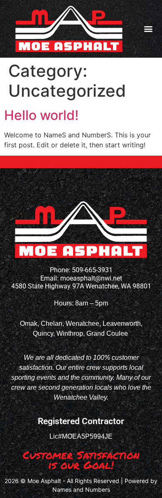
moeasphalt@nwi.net (91, 278)
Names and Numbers (81, 489)
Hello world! (41, 115)
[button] (148, 29)
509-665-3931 (92, 270)
